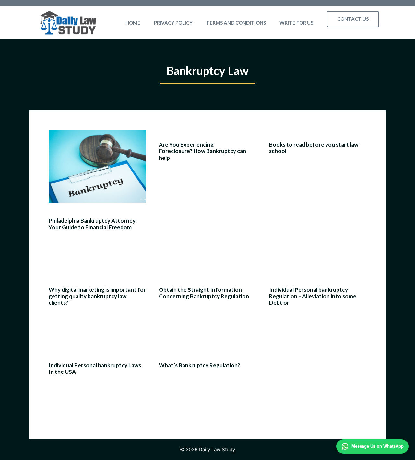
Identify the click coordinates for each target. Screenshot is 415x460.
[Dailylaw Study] (68, 22)
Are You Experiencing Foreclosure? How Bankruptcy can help (202, 151)
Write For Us (296, 23)
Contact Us (353, 19)
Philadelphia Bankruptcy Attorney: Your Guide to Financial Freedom (93, 223)
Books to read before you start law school (313, 147)
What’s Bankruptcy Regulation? (199, 365)
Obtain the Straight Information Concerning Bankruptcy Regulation (204, 293)
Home (132, 23)
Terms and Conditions (236, 23)
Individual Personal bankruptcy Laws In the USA (95, 368)
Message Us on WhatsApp (377, 446)
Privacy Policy (173, 23)
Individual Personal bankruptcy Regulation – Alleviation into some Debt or (312, 296)
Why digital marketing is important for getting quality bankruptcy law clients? (97, 296)
